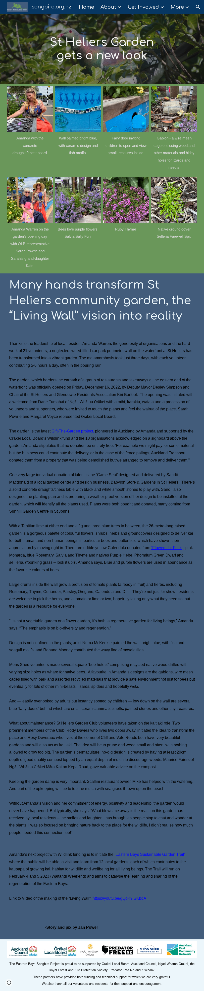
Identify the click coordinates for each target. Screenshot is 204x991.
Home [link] (86, 7)
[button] (198, 7)
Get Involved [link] (143, 7)
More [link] (177, 7)
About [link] (108, 7)
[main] (102, 49)
